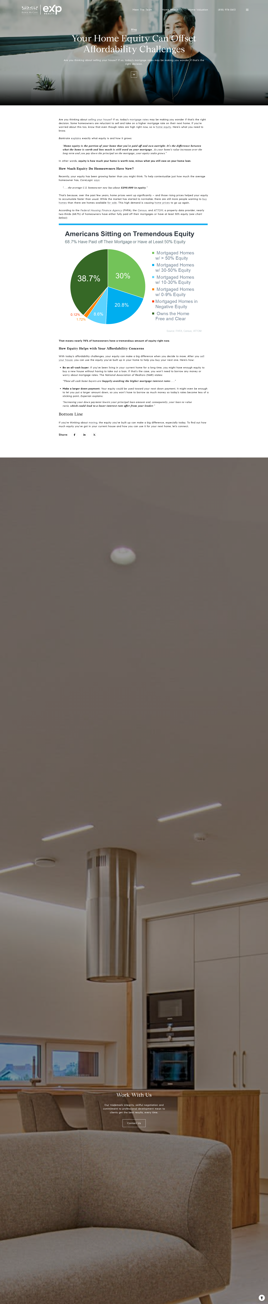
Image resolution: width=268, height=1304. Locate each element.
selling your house (99, 119)
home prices (162, 202)
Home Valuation (198, 9)
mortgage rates (139, 119)
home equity (163, 126)
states (158, 375)
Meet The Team (142, 9)
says (96, 180)
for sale (112, 202)
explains (76, 138)
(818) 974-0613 (227, 9)
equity (111, 388)
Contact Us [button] (134, 1123)
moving (93, 422)
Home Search (170, 9)
